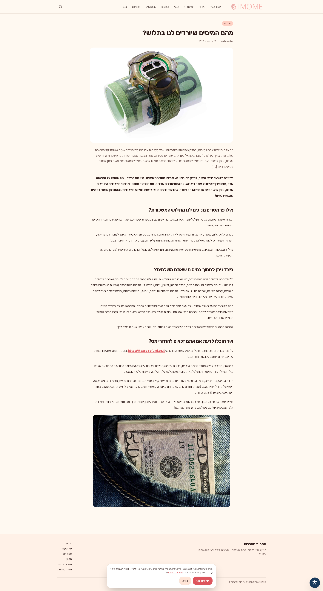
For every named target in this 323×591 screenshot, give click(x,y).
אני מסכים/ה (203, 580)
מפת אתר (67, 553)
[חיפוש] (60, 6)
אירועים (165, 6)
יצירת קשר (66, 548)
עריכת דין (188, 6)
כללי (176, 6)
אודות (201, 6)
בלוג (125, 6)
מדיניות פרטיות (64, 564)
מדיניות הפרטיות (175, 572)
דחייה (185, 580)
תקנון (69, 559)
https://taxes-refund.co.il (146, 351)
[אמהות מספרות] (246, 6)
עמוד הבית (215, 6)
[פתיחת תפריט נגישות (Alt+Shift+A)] (315, 583)
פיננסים (136, 6)
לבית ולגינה (150, 6)
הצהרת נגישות (65, 569)
